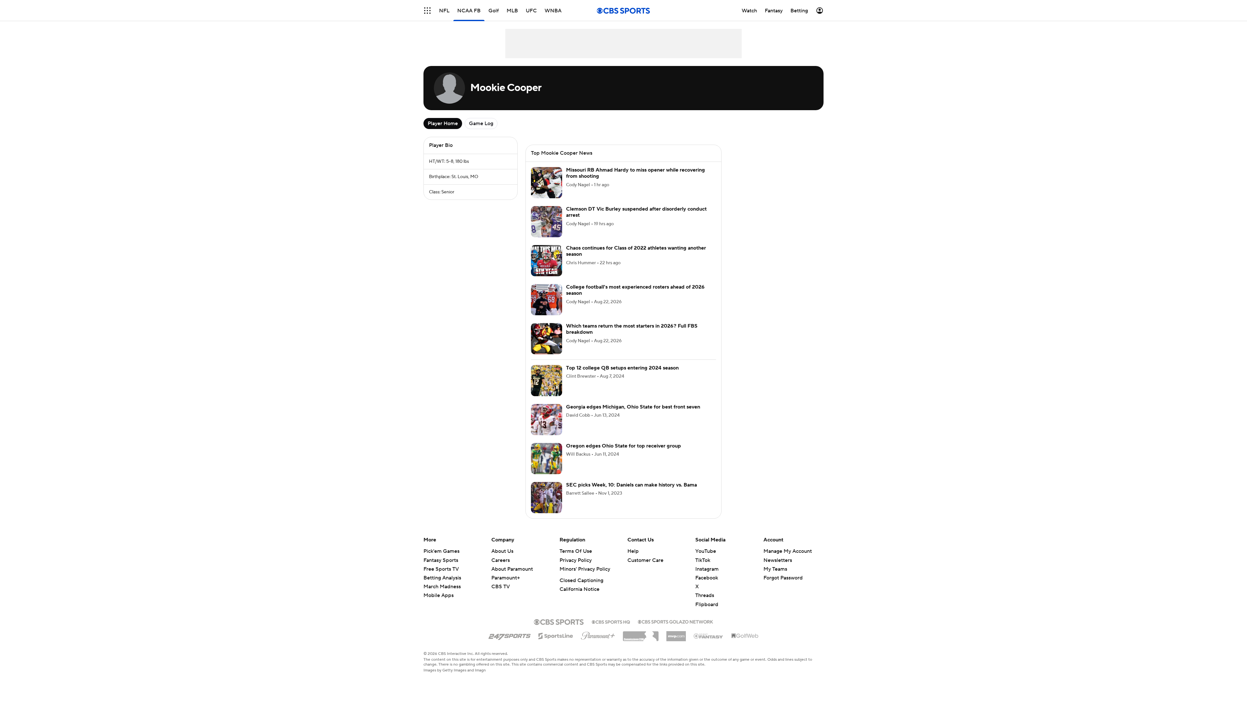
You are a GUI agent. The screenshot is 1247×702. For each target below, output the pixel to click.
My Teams (775, 577)
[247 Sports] (509, 642)
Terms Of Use (576, 559)
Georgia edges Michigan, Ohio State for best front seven (633, 414)
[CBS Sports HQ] (611, 629)
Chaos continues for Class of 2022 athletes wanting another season (636, 259)
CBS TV (500, 594)
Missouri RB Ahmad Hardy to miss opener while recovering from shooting (635, 181)
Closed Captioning (581, 588)
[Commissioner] (641, 641)
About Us (502, 559)
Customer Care (645, 568)
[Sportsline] (555, 643)
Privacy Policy (576, 568)
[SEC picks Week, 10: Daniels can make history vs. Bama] (546, 505)
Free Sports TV (441, 577)
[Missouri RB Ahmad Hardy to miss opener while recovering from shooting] (546, 190)
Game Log (481, 123)
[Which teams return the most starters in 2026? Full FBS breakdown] (546, 346)
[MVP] (676, 641)
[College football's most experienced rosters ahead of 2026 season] (546, 307)
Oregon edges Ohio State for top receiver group (623, 453)
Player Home (443, 123)
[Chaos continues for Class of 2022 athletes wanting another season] (546, 268)
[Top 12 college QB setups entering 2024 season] (546, 388)
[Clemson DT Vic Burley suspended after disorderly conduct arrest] (546, 229)
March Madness (442, 594)
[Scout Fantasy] (709, 643)
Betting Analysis (442, 585)
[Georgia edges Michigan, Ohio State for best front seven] (546, 427)
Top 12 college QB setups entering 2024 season (622, 375)
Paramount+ (505, 585)
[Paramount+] (598, 642)
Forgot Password (783, 585)
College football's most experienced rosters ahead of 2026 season (635, 298)
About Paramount (512, 577)
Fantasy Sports (440, 568)
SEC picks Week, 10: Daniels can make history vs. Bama (631, 492)
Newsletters (777, 568)
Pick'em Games (441, 559)
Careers (500, 568)
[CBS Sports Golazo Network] (675, 629)
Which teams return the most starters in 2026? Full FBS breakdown (632, 337)
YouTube (705, 559)
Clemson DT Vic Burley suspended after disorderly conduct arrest (636, 220)
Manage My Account (787, 559)
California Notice (579, 597)
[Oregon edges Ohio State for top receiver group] (546, 466)
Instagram (707, 577)
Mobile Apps (438, 603)
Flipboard (706, 612)
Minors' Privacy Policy (585, 577)
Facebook (706, 585)
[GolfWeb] (745, 644)
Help (633, 559)
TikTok (702, 568)
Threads (704, 603)
